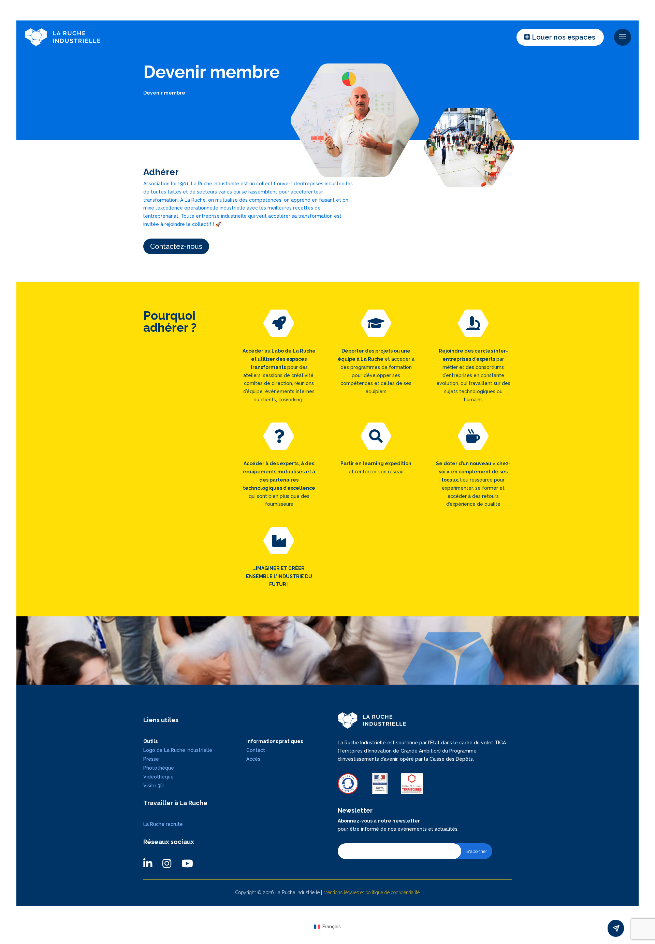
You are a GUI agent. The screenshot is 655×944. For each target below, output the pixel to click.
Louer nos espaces (563, 37)
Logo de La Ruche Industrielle (177, 750)
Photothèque (158, 768)
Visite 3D (153, 785)
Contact (255, 750)
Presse (151, 759)
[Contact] (615, 928)
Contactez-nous (176, 246)
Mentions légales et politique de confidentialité (371, 892)
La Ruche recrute (163, 824)
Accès (253, 759)
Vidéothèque (158, 776)
